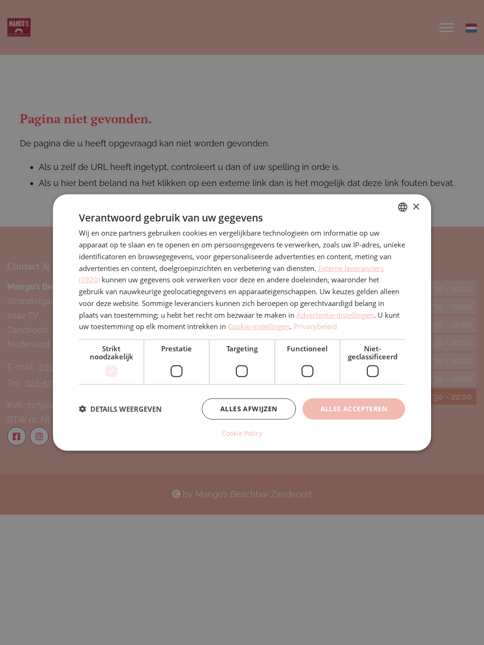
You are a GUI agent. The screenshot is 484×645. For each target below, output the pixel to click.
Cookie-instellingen (259, 326)
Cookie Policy (242, 433)
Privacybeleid (315, 326)
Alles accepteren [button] (353, 408)
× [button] (415, 206)
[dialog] (242, 323)
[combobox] (402, 207)
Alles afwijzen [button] (248, 408)
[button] (120, 409)
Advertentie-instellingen (335, 314)
